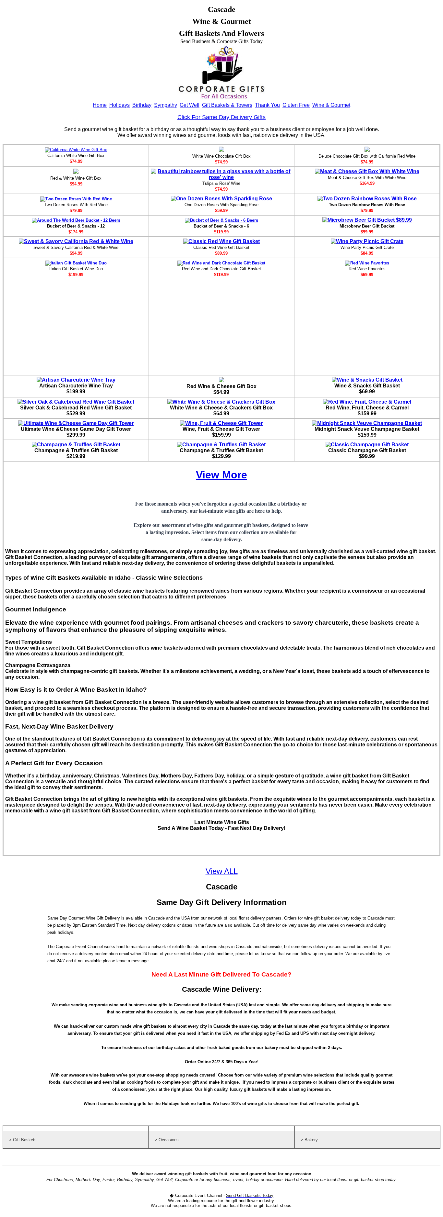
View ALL (222, 871)
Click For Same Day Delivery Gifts (221, 117)
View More (221, 475)
